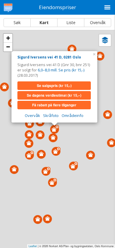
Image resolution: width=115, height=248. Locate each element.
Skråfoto (51, 115)
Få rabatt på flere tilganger (54, 105)
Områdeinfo (72, 115)
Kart (44, 22)
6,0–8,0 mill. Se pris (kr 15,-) (61, 70)
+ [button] (8, 38)
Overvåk (98, 22)
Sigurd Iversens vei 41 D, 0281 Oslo (49, 57)
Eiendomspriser (57, 7)
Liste (70, 22)
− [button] (8, 47)
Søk (17, 22)
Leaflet (33, 246)
